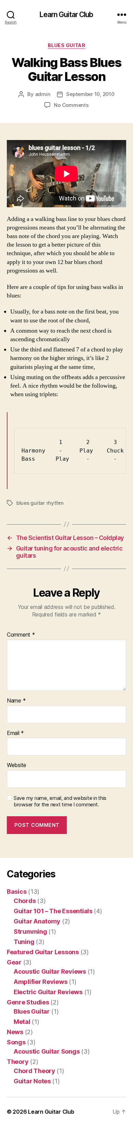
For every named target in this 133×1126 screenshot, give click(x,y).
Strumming (30, 931)
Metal (22, 1021)
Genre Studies (28, 1002)
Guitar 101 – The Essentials (53, 911)
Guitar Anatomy (37, 921)
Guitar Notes (32, 1081)
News (15, 1031)
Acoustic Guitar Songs (46, 1051)
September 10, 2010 (90, 94)
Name (16, 701)
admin (42, 94)
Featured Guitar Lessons (43, 952)
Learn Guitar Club (66, 14)
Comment (21, 635)
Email (15, 733)
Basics (16, 891)
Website (16, 765)
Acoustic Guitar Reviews (50, 971)
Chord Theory (34, 1070)
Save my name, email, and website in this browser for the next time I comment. (60, 801)
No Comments (71, 105)
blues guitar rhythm (40, 503)
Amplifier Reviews (40, 981)
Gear (14, 962)
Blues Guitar (66, 45)
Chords (24, 900)
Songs (16, 1042)
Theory (17, 1061)
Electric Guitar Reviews (48, 992)
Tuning (24, 941)
